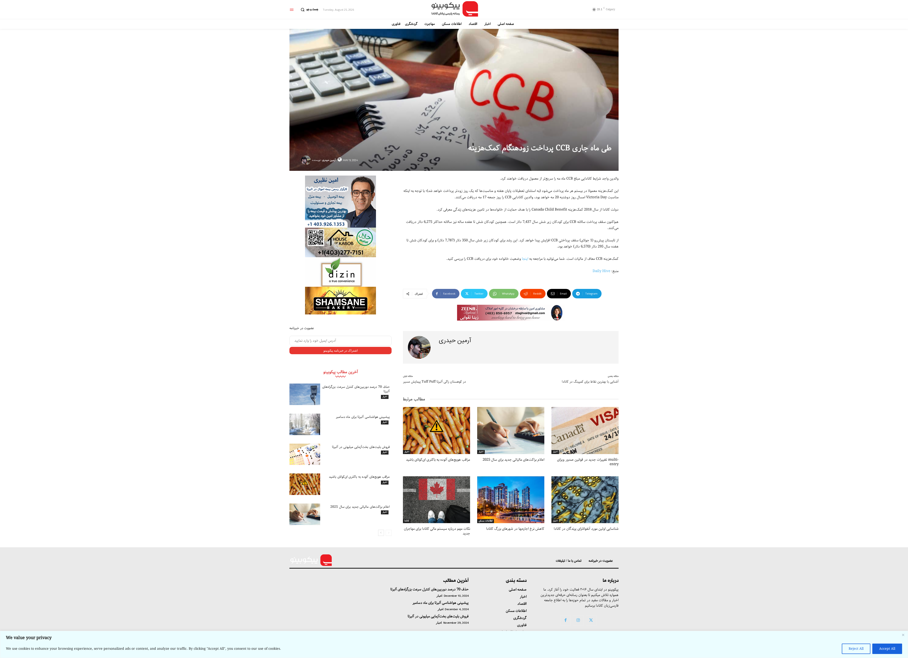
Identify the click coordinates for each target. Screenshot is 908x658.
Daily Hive (601, 271)
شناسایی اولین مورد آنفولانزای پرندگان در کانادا (586, 529)
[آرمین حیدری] (306, 160)
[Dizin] (340, 272)
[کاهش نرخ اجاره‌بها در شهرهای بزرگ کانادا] (510, 499)
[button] (308, 10)
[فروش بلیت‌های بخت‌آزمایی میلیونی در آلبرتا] (304, 454)
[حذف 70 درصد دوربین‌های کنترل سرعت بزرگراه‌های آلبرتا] (304, 394)
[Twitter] (591, 620)
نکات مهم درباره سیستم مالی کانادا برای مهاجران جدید (437, 531)
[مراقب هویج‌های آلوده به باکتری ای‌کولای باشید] (304, 484)
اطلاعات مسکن (486, 521)
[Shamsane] (340, 300)
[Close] (903, 635)
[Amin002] (340, 202)
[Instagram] (578, 620)
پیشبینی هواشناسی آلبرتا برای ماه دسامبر (363, 417)
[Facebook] (565, 620)
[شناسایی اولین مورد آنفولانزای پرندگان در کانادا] (585, 499)
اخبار (384, 397)
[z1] (511, 313)
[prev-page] (389, 533)
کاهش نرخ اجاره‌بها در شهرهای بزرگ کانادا (515, 529)
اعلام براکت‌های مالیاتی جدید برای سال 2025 (360, 507)
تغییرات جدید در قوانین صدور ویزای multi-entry (588, 462)
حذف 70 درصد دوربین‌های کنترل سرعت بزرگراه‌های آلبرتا (356, 389)
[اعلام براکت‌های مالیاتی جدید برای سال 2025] (304, 514)
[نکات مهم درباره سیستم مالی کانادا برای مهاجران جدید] (436, 499)
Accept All (887, 649)
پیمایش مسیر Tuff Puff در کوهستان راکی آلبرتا (434, 381)
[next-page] (381, 533)
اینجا (525, 259)
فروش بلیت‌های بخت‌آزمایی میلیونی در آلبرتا (361, 447)
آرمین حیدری (329, 160)
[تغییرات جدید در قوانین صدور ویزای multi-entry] (585, 430)
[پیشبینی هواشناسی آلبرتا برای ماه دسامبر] (304, 424)
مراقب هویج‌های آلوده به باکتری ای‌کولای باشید (359, 477)
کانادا (406, 521)
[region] (454, 644)
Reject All (856, 649)
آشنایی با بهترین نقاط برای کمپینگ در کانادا (590, 381)
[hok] (340, 242)
